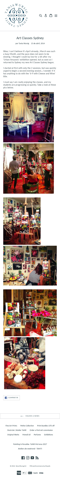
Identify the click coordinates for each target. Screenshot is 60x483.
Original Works (13, 435)
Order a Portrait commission (41, 430)
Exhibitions (48, 435)
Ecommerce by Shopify (42, 466)
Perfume (37, 435)
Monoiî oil (26, 435)
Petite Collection (27, 426)
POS (31, 466)
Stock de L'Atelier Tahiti (16, 430)
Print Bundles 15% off (45, 426)
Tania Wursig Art (21, 466)
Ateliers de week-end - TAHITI (30, 449)
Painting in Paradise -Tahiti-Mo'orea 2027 (30, 444)
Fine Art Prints (11, 426)
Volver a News (32, 416)
